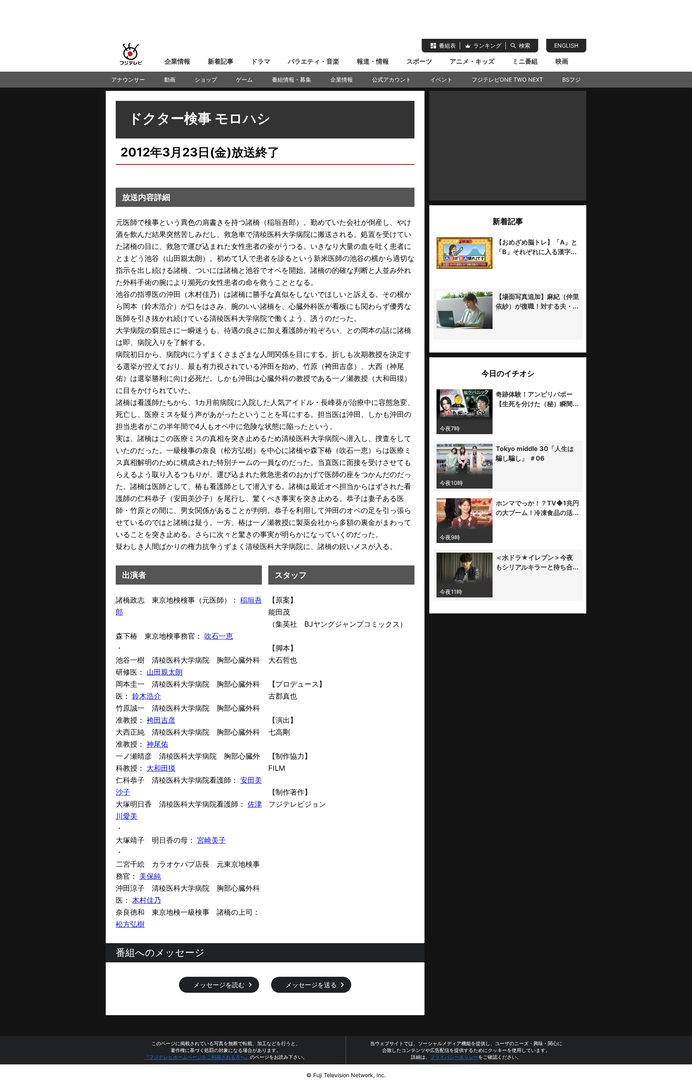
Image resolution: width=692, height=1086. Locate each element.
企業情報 (177, 61)
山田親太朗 (165, 672)
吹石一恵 (218, 636)
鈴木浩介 (146, 696)
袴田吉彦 (161, 720)
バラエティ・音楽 (313, 61)
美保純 (150, 876)
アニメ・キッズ (472, 61)
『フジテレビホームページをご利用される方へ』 (197, 1057)
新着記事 (220, 61)
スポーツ (419, 61)
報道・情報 (373, 61)
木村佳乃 (146, 900)
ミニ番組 (525, 61)
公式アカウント (391, 79)
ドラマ (260, 61)
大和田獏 (161, 768)
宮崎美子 (211, 840)
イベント (441, 79)
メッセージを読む (219, 985)
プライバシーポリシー (454, 1057)
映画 (561, 61)
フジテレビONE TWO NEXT (507, 79)
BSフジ (571, 79)
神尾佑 (157, 744)
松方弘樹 (130, 924)
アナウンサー (128, 79)
